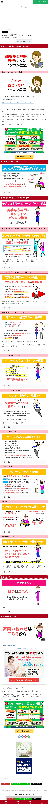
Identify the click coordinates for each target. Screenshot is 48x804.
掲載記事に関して (25, 791)
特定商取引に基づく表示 (26, 790)
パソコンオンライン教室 (6, 790)
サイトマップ (19, 791)
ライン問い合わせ (16, 783)
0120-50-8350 (11, 645)
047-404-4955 (13, 99)
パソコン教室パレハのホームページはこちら (24, 648)
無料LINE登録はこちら (22, 156)
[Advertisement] (24, 18)
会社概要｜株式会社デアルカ (16, 790)
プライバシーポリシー (36, 790)
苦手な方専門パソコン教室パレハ (24, 794)
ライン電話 (26, 783)
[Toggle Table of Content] (29, 41)
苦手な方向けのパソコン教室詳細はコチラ (23, 680)
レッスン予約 (32, 791)
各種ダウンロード (36, 783)
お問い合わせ (5, 783)
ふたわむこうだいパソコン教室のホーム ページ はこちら (18, 103)
